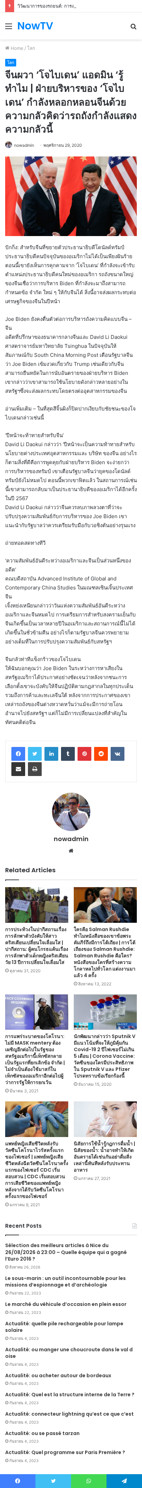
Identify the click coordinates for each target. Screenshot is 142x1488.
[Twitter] (35, 754)
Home (16, 48)
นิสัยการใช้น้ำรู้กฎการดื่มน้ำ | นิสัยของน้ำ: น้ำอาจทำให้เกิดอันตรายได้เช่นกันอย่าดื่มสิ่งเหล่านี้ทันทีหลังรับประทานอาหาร (104, 1156)
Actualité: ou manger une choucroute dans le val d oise (69, 1353)
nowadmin (24, 145)
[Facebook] (18, 754)
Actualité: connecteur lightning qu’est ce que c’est (69, 1413)
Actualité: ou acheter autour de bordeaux (58, 1375)
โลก (31, 48)
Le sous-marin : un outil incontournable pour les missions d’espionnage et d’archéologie (65, 1282)
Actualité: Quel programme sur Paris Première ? (65, 1452)
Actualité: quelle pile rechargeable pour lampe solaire (64, 1327)
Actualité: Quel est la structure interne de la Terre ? (69, 1394)
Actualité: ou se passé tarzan (42, 1433)
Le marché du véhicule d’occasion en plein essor (65, 1304)
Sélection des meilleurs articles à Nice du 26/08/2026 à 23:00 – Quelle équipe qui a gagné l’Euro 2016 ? (66, 1252)
